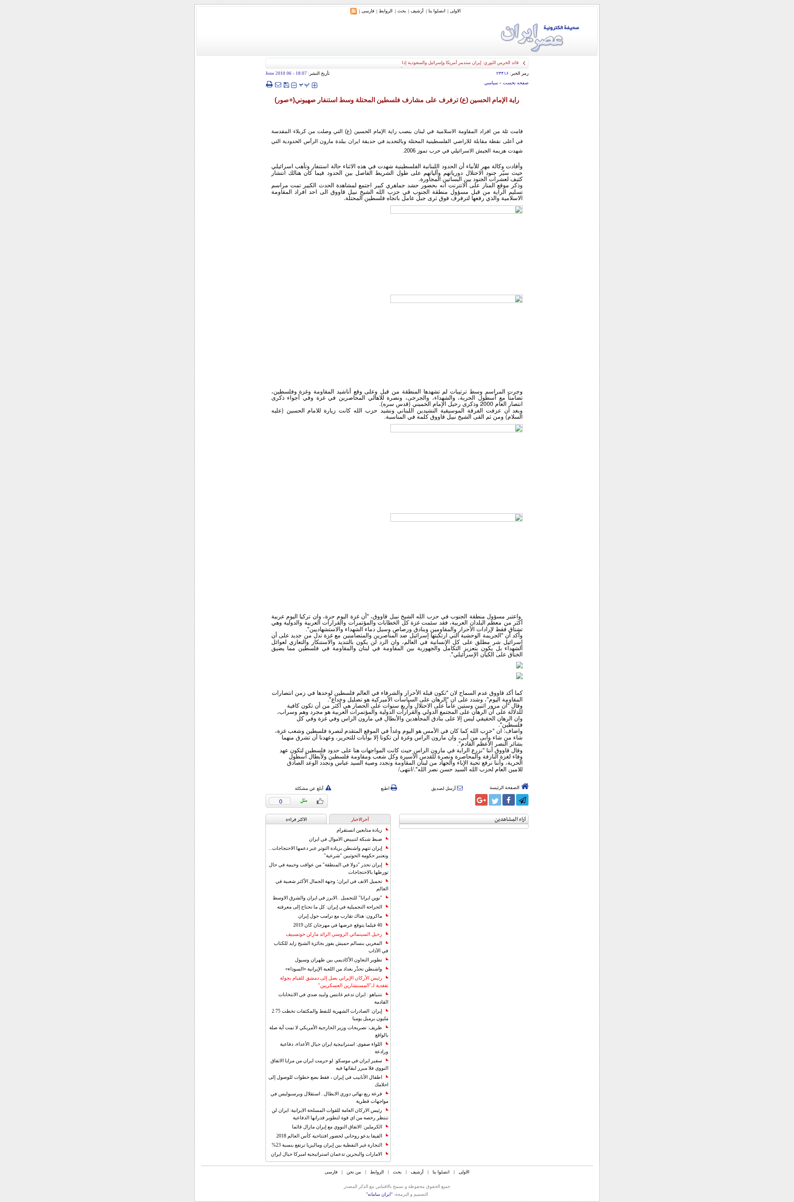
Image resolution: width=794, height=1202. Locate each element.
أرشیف (417, 10)
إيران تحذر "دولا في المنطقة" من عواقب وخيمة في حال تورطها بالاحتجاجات (328, 868)
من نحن (354, 1171)
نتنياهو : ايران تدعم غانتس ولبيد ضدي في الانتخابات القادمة (333, 998)
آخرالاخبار (360, 819)
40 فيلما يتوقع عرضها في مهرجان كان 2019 (337, 925)
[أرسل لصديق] (278, 84)
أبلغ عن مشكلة (309, 788)
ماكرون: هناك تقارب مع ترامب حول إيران (340, 916)
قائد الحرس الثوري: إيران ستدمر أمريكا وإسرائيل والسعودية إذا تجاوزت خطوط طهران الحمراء (431, 62)
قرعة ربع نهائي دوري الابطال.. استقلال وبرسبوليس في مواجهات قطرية (329, 1097)
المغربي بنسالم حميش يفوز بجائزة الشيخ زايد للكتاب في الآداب (331, 947)
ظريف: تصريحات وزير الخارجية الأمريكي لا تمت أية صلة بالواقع (328, 1031)
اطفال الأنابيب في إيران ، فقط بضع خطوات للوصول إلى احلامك (328, 1081)
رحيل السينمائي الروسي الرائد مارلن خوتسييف (334, 934)
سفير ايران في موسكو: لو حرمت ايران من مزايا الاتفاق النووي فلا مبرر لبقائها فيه (329, 1064)
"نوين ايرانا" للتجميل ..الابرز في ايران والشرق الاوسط (327, 898)
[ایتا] (468, 800)
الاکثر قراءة (296, 819)
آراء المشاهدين (510, 819)
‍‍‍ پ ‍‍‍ (304, 84)
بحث (401, 10)
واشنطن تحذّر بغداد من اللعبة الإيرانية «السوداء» (333, 969)
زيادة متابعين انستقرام (359, 830)
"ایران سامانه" (379, 1194)
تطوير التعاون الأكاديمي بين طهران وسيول (338, 960)
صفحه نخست (516, 82)
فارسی (367, 10)
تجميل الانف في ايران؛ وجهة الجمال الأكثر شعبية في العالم (331, 885)
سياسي (491, 82)
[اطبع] (269, 84)
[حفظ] (286, 84)
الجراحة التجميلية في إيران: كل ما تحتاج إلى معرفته (329, 907)
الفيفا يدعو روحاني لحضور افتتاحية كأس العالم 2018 (329, 1136)
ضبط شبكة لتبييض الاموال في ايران (345, 839)
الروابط (385, 10)
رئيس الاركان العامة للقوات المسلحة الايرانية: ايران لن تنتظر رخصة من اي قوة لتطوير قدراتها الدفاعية (330, 1114)
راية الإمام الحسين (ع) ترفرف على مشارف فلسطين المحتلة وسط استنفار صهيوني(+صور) (397, 99)
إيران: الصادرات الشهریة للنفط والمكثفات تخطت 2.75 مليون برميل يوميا (330, 1014)
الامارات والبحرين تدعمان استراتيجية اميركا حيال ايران (326, 1154)
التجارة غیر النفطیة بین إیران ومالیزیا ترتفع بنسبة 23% (327, 1145)
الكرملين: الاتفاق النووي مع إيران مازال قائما (337, 1127)
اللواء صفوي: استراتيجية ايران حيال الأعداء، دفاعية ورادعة (334, 1047)
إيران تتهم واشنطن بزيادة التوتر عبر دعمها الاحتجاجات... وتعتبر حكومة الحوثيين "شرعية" (328, 852)
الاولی (455, 10)
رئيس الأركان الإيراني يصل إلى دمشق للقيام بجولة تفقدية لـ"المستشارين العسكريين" (334, 981)
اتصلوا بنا (436, 10)
